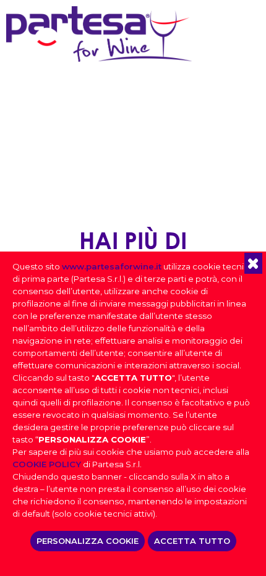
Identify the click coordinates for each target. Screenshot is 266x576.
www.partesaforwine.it (111, 266)
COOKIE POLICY (46, 464)
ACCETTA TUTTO (192, 541)
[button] (253, 263)
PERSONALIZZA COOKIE (87, 541)
